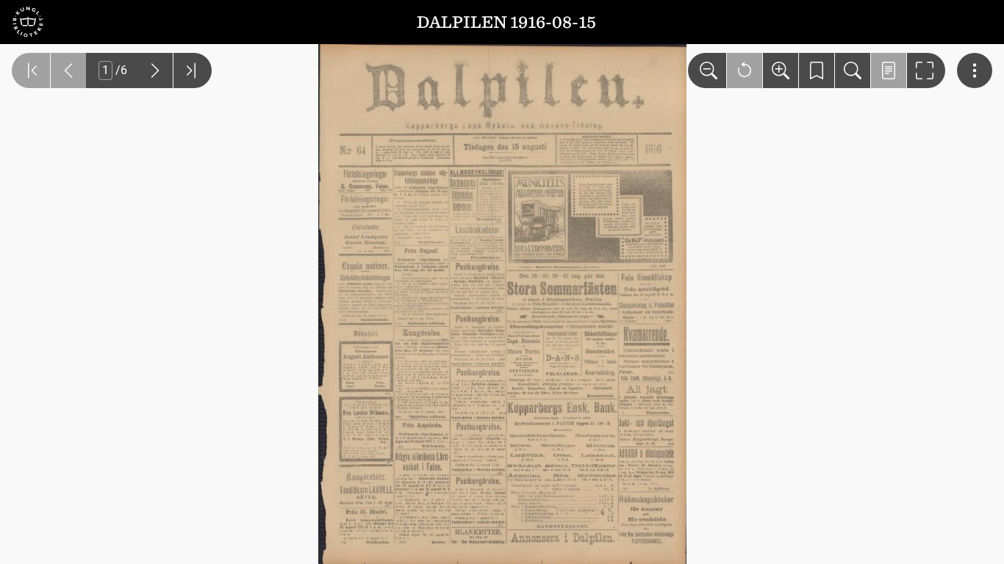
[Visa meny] (974, 70)
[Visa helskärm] (926, 70)
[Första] (31, 70)
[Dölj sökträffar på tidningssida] (888, 70)
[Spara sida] (816, 70)
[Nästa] (155, 70)
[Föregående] (68, 70)
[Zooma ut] (707, 70)
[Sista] (192, 70)
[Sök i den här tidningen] (852, 70)
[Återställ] (744, 70)
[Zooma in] (780, 70)
